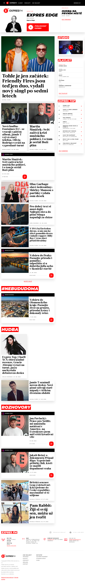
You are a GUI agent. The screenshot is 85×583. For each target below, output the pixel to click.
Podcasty (27, 3)
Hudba (10, 329)
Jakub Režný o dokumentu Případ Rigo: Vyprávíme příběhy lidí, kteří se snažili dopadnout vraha (41, 462)
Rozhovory (16, 407)
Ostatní (39, 555)
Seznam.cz (77, 3)
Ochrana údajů (41, 558)
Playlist (64, 60)
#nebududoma (20, 288)
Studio (63, 37)
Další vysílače (11, 545)
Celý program (66, 19)
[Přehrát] (71, 47)
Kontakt (25, 564)
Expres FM (51, 539)
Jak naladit (36, 3)
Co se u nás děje (78, 532)
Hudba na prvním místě (72, 12)
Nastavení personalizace (7, 577)
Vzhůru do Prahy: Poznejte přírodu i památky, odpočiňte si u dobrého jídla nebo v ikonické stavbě (41, 262)
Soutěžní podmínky (42, 556)
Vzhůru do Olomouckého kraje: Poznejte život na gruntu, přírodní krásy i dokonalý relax (40, 306)
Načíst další (28, 281)
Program (25, 556)
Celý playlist (63, 93)
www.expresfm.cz (75, 539)
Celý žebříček (63, 151)
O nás (38, 560)
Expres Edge (42, 15)
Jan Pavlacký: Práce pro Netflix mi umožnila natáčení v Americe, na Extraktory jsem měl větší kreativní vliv (41, 427)
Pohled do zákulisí (59, 532)
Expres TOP (66, 101)
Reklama (25, 562)
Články (20, 3)
